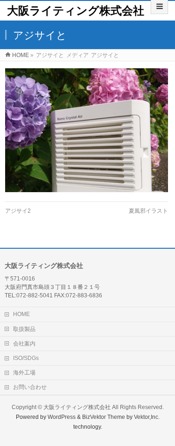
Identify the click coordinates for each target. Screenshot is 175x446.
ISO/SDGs (26, 358)
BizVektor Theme (103, 417)
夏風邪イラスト (148, 211)
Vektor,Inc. (147, 417)
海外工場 (24, 372)
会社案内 (24, 343)
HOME (21, 314)
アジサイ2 (18, 211)
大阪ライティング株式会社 (75, 10)
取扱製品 (24, 329)
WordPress (62, 417)
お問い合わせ (30, 387)
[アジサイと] (86, 130)
